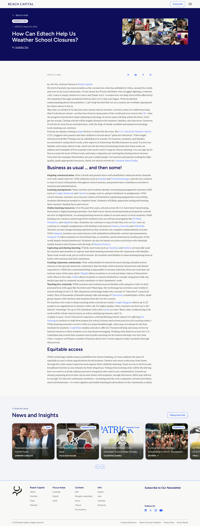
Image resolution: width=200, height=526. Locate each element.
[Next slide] (103, 467)
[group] (33, 441)
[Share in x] (128, 74)
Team (32, 501)
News (77, 501)
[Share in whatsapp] (150, 74)
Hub (77, 492)
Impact (101, 492)
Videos (78, 505)
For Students (80, 510)
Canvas (82, 193)
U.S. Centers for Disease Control (135, 131)
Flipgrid (85, 273)
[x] (150, 510)
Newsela (124, 226)
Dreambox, (52, 222)
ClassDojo (113, 248)
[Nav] (190, 4)
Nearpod (57, 233)
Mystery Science (102, 244)
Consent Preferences (129, 522)
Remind (102, 179)
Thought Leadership (83, 496)
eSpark (66, 222)
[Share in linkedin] (135, 74)
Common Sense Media (126, 160)
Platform (34, 505)
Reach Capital (85, 84)
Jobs (99, 496)
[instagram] (156, 510)
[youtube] (161, 510)
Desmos (115, 226)
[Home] (21, 4)
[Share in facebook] (143, 74)
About (32, 492)
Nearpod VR (53, 237)
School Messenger (120, 179)
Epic (134, 222)
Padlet (75, 277)
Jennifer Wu (21, 47)
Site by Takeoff (182, 522)
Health (55, 496)
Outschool (117, 295)
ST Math (137, 219)
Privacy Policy (169, 522)
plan (80, 131)
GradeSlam (75, 328)
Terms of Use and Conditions (150, 522)
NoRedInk (139, 226)
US (144, 113)
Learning (56, 492)
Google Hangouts (123, 302)
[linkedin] (146, 510)
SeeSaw (127, 248)
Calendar (101, 501)
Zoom (106, 309)
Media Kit (102, 505)
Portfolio (34, 496)
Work (55, 501)
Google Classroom (64, 193)
